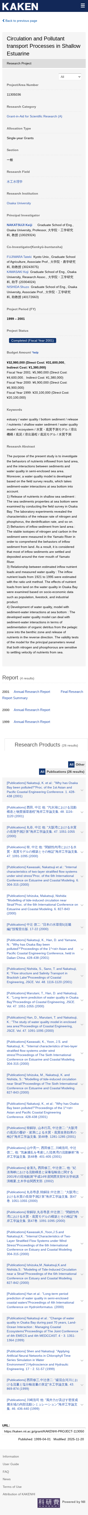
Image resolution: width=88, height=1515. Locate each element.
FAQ (6, 1471)
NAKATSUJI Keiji (19, 225)
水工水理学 (15, 181)
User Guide (11, 1464)
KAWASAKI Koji (17, 272)
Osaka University (19, 203)
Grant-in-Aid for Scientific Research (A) (34, 116)
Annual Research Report (32, 692)
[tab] (46, 744)
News (7, 1479)
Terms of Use (12, 1487)
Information (11, 1456)
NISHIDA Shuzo (18, 287)
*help (35, 352)
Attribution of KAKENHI (19, 1494)
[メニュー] (82, 5)
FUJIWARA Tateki (19, 257)
